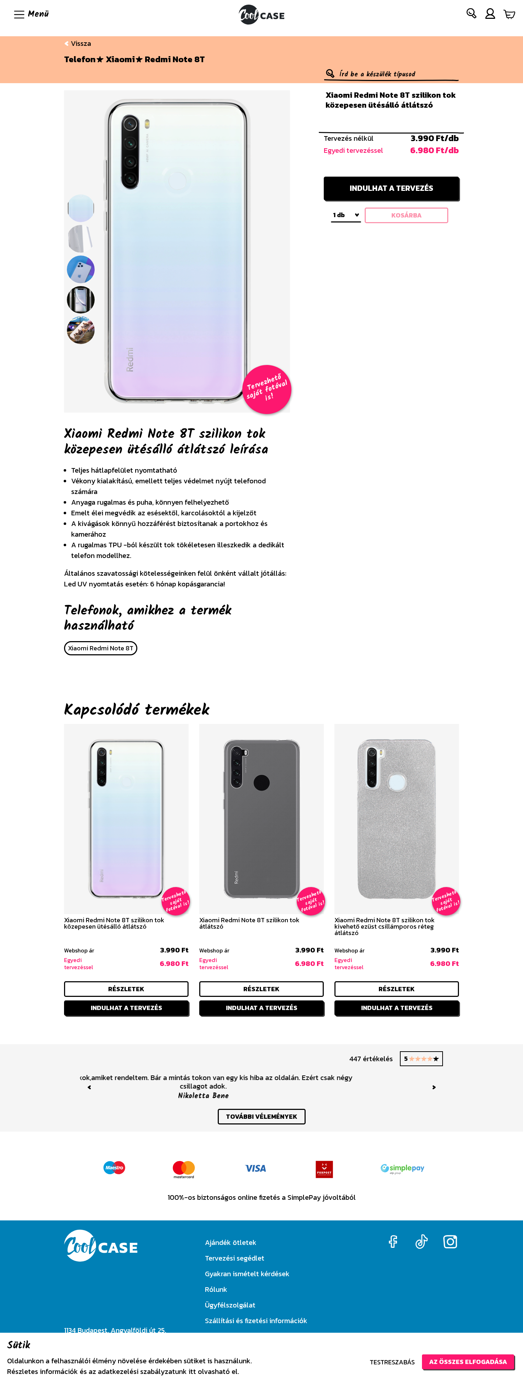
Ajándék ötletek (231, 1242)
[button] (471, 15)
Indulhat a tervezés (391, 188)
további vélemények (261, 1108)
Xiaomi (120, 59)
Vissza (80, 43)
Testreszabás (392, 1362)
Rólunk (216, 1289)
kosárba (406, 215)
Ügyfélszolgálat (230, 1305)
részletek (126, 989)
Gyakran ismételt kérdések (247, 1273)
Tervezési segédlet (234, 1258)
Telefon (80, 59)
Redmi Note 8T (175, 59)
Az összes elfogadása (468, 1361)
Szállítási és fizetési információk (256, 1320)
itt (192, 1371)
